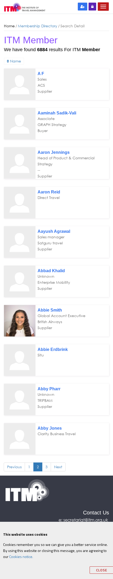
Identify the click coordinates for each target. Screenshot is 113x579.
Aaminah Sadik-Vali (57, 113)
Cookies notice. (21, 556)
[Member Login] (92, 6)
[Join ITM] (82, 6)
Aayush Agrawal (54, 231)
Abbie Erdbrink (53, 349)
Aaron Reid (49, 192)
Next (58, 466)
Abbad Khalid (51, 271)
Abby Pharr (49, 389)
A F (41, 73)
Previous (14, 466)
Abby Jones (50, 428)
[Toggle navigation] (103, 6)
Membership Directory (37, 25)
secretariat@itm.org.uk (86, 520)
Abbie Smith (50, 310)
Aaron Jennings (54, 152)
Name (15, 61)
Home (9, 25)
